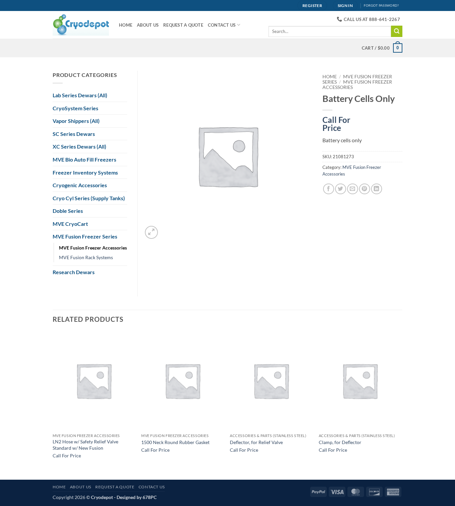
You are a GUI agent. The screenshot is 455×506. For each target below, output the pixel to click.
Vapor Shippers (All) (76, 121)
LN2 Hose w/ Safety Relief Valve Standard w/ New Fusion (85, 445)
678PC (150, 497)
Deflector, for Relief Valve (256, 442)
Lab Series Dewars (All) (80, 95)
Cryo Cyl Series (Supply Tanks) (89, 198)
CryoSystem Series (75, 108)
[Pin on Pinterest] (364, 189)
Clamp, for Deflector (340, 442)
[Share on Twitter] (340, 189)
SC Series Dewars (74, 134)
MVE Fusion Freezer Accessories (93, 248)
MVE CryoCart (70, 224)
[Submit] (396, 31)
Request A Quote (183, 25)
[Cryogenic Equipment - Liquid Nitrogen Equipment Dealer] (81, 24)
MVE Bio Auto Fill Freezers (84, 159)
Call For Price (336, 122)
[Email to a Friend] (352, 189)
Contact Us (222, 25)
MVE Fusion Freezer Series (85, 236)
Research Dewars (74, 272)
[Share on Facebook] (328, 189)
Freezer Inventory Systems (85, 172)
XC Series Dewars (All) (79, 146)
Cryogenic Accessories (80, 185)
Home (125, 25)
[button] (151, 232)
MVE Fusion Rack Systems (86, 257)
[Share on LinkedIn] (376, 189)
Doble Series (68, 211)
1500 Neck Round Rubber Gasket (175, 442)
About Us (148, 25)
